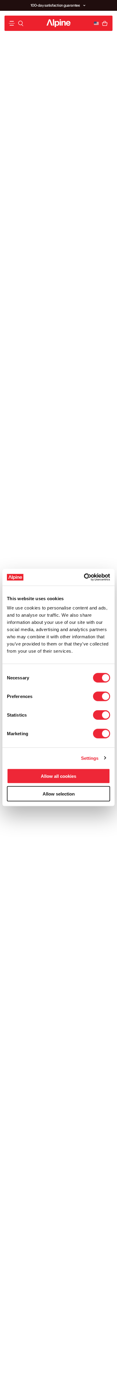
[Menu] (12, 23)
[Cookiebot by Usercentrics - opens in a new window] (84, 577)
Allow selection (59, 793)
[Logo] (58, 23)
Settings (90, 757)
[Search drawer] (20, 23)
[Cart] (104, 23)
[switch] (101, 696)
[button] (84, 5)
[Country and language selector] (96, 23)
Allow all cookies (58, 776)
